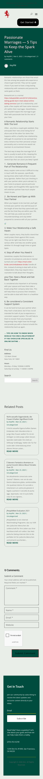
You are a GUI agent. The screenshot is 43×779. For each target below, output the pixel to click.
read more (12, 451)
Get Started (26, 22)
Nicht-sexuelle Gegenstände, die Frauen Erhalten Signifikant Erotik (20, 418)
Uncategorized (29, 56)
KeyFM (9, 56)
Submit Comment (25, 653)
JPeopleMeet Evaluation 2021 (18, 511)
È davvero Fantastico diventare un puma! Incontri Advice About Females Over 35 (21, 464)
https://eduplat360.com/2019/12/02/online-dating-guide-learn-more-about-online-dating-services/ (20, 101)
